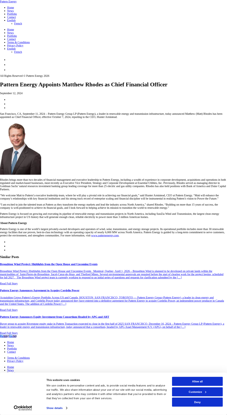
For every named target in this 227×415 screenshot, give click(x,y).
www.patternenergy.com (105, 235)
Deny (197, 402)
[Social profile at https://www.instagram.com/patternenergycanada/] (9, 64)
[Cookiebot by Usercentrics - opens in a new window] (22, 408)
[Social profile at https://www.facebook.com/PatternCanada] (9, 59)
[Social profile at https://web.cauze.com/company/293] (9, 69)
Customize (195, 391)
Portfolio (12, 13)
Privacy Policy (15, 45)
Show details (54, 408)
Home (10, 7)
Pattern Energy (8, 1)
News (10, 10)
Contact (11, 17)
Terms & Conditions (18, 42)
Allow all (197, 381)
